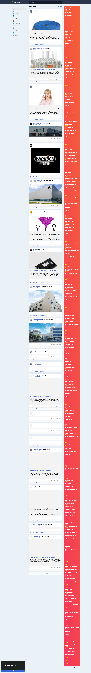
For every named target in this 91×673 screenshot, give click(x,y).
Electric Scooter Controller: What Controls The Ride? (43, 270)
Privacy (78, 670)
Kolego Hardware (37, 643)
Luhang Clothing (37, 85)
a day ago (35, 287)
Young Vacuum (36, 351)
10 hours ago (35, 49)
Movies (16, 35)
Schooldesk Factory (37, 533)
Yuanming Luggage (37, 48)
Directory (77, 671)
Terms (75, 670)
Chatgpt (66, 670)
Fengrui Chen (36, 10)
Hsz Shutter (35, 404)
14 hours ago (35, 124)
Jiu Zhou (35, 249)
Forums (16, 33)
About (72, 670)
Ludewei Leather (37, 608)
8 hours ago (35, 11)
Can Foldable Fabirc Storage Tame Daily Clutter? (42, 69)
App (69, 670)
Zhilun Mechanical (37, 123)
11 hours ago (35, 86)
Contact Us (72, 671)
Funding (16, 25)
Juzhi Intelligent (37, 442)
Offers (16, 28)
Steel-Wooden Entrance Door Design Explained (41, 592)
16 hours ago (35, 212)
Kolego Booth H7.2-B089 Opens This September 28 (42, 665)
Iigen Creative (36, 473)
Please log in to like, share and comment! (38, 44)
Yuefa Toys (35, 211)
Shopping (66, 671)
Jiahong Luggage (37, 286)
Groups (16, 15)
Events (16, 18)
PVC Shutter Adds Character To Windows (40, 426)
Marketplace (17, 23)
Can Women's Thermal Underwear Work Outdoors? (43, 107)
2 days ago (35, 501)
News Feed (17, 9)
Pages (16, 13)
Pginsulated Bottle (37, 319)
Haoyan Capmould (37, 180)
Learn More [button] (5, 667)
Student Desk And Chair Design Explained (40, 554)
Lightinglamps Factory (38, 381)
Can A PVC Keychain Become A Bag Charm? (41, 233)
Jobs (16, 30)
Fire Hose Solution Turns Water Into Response (41, 32)
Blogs (16, 20)
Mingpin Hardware (37, 500)
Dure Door (35, 570)
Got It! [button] (13, 670)
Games (16, 38)
